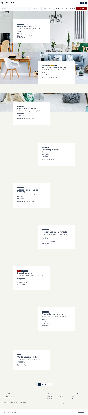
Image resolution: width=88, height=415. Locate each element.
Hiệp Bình (62, 401)
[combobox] (35, 8)
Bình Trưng (62, 398)
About (73, 396)
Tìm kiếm (81, 8)
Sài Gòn (61, 396)
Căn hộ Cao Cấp (50, 396)
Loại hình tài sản (60, 8)
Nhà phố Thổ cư (50, 398)
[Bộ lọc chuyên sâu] (66, 8)
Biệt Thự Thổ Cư (50, 401)
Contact (74, 401)
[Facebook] (79, 412)
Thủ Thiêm (62, 403)
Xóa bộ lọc (72, 8)
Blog (73, 398)
